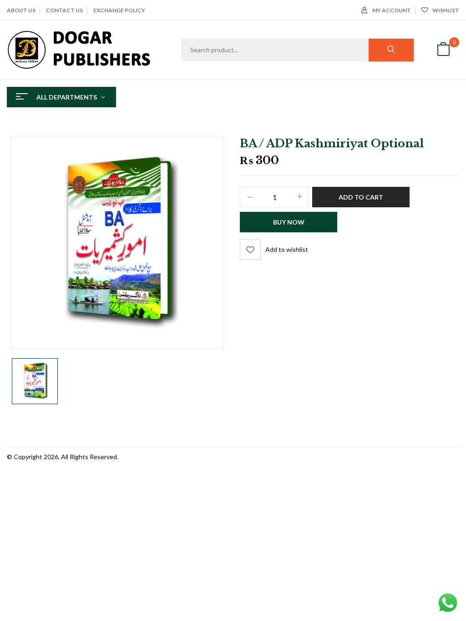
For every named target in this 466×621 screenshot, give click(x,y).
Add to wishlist (286, 249)
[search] (391, 50)
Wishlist (445, 10)
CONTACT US (64, 10)
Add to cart (361, 197)
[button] (443, 50)
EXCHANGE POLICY (119, 10)
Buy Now (288, 222)
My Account (391, 10)
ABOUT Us (21, 10)
